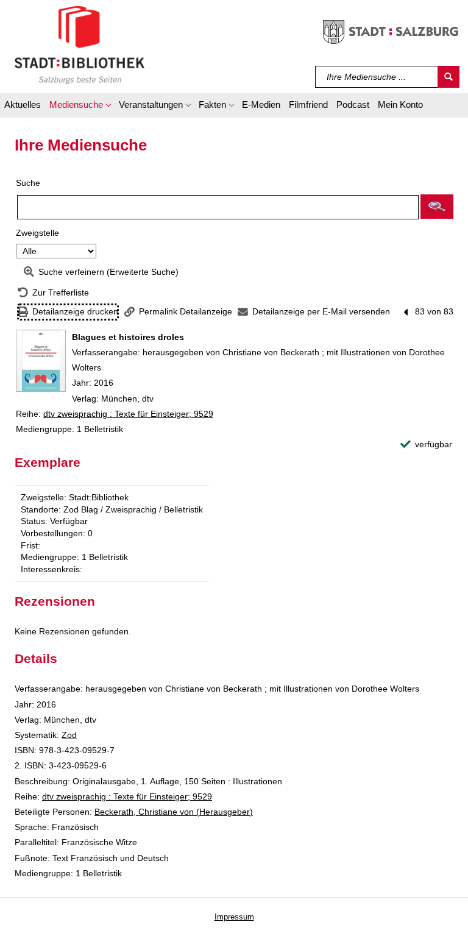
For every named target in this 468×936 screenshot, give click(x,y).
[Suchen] (448, 77)
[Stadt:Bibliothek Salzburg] (79, 44)
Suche (28, 183)
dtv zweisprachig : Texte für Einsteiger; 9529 (128, 414)
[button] (80, 107)
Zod (69, 735)
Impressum (234, 916)
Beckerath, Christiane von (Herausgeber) (173, 812)
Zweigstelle (37, 233)
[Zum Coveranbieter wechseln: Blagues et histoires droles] (41, 361)
